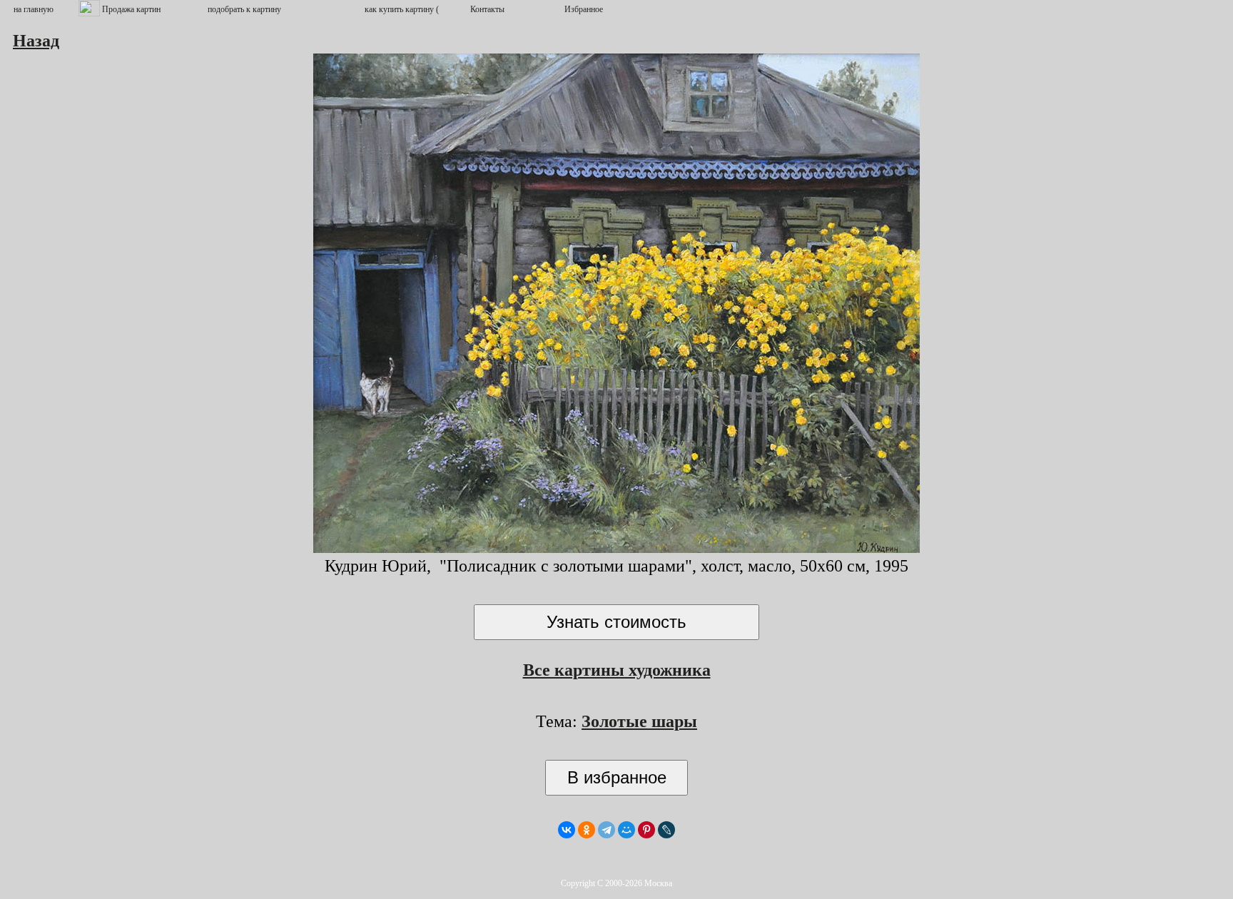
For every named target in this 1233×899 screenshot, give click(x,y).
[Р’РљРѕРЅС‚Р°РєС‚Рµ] (566, 829)
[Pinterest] (646, 829)
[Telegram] (606, 829)
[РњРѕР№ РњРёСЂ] (626, 829)
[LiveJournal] (666, 829)
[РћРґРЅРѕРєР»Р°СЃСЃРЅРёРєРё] (586, 829)
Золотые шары (639, 721)
